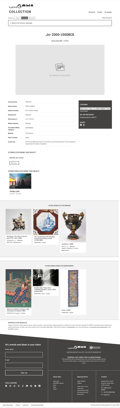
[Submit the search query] (9, 23)
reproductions (71, 327)
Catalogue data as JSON (87, 117)
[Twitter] (84, 125)
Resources (32, 18)
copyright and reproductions (99, 327)
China (27, 137)
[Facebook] (81, 125)
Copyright (25, 405)
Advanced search (107, 17)
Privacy (18, 405)
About (55, 389)
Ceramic (28, 123)
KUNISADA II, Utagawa (13, 313)
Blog (54, 387)
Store (54, 385)
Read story (14, 163)
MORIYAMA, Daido (39, 293)
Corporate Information (37, 405)
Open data (56, 381)
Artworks (92, 12)
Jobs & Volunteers (8, 405)
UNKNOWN (37, 242)
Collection (20, 11)
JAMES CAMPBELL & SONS (70, 248)
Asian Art (28, 115)
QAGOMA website (58, 383)
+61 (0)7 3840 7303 (109, 392)
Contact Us (107, 394)
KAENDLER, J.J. (11, 240)
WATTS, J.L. (65, 246)
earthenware (29, 127)
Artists (99, 12)
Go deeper (108, 12)
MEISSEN (9, 242)
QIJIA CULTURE (56, 41)
